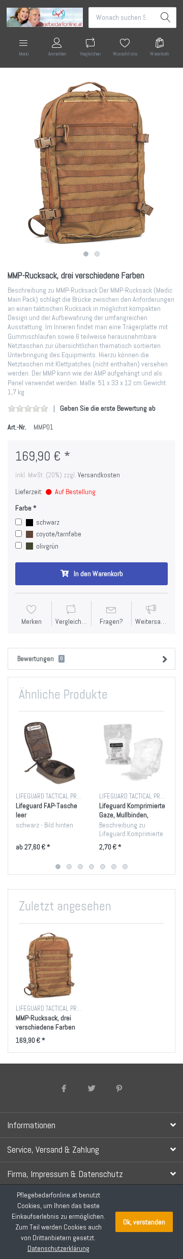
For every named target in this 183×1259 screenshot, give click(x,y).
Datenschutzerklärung (58, 1248)
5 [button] (102, 866)
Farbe (23, 507)
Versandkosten (99, 475)
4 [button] (91, 866)
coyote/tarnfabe (58, 533)
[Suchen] (166, 17)
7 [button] (125, 866)
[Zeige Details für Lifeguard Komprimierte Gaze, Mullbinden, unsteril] (133, 753)
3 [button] (80, 866)
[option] (91, 162)
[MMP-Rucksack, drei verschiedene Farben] (91, 162)
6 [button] (113, 866)
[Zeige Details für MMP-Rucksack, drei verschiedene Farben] (49, 965)
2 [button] (97, 253)
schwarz (47, 522)
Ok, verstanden (144, 1221)
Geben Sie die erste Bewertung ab (108, 408)
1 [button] (85, 253)
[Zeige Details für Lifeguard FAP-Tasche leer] (49, 753)
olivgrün (47, 546)
